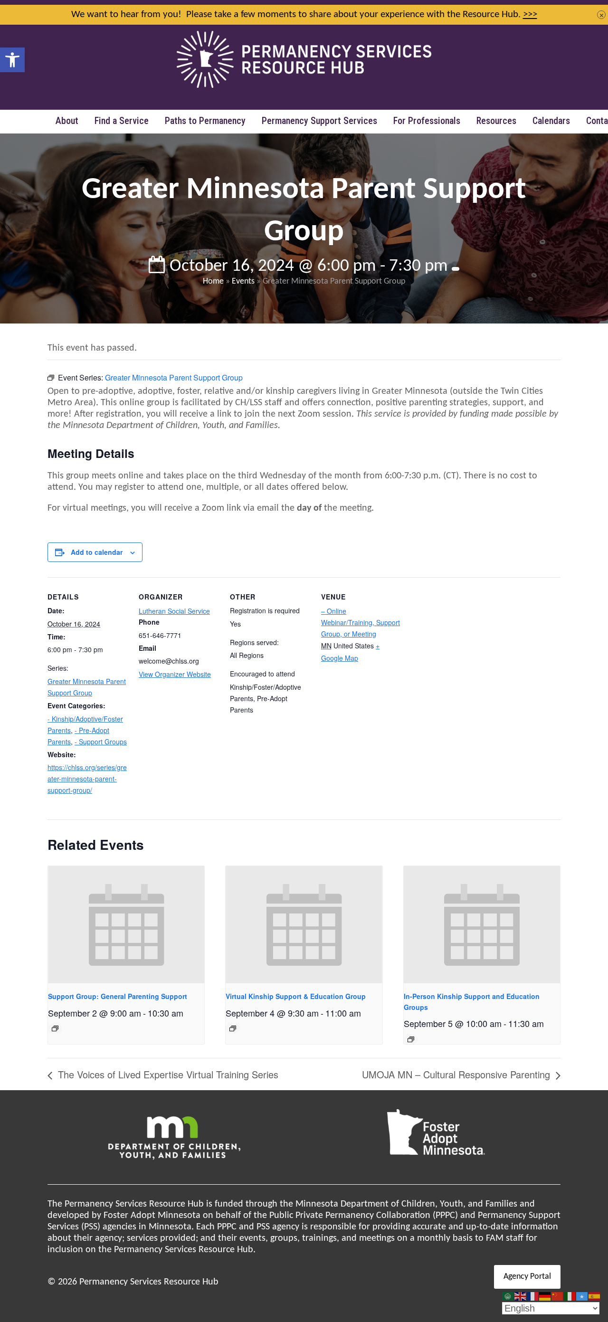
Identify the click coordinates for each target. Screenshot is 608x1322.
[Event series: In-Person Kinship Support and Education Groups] (411, 1039)
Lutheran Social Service (174, 611)
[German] (545, 1296)
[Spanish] (595, 1296)
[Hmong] (557, 1296)
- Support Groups (101, 741)
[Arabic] (508, 1296)
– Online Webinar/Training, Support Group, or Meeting (360, 622)
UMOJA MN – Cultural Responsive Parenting (457, 1074)
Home (213, 281)
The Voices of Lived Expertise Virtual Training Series (166, 1074)
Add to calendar (97, 552)
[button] (12, 60)
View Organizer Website (175, 674)
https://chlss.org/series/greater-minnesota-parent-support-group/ (87, 778)
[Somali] (582, 1296)
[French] (533, 1296)
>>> (530, 14)
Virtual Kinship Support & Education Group (296, 996)
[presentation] (126, 924)
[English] (520, 1296)
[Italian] (570, 1296)
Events (243, 281)
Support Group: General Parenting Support (117, 996)
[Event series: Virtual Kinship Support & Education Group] (232, 1028)
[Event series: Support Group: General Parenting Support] (55, 1028)
